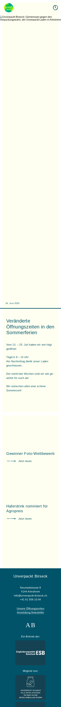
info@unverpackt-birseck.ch (30, 595)
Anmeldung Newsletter (30, 612)
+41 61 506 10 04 (30, 599)
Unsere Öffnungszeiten (30, 608)
